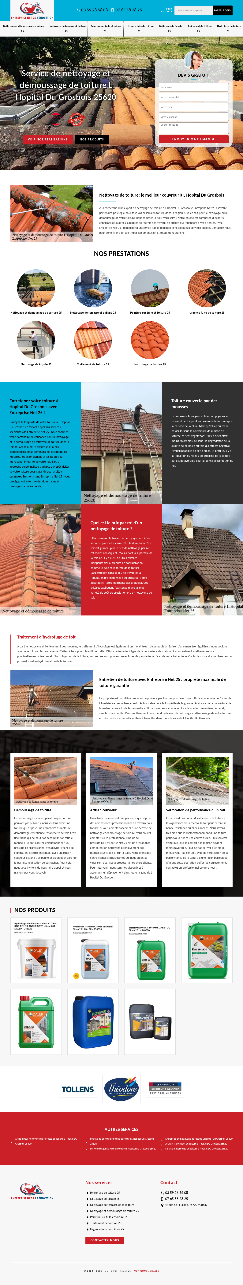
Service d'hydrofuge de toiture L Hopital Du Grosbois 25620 (196, 1148)
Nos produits (92, 139)
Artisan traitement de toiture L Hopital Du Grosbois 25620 (196, 1143)
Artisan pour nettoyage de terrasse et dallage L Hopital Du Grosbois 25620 (46, 1141)
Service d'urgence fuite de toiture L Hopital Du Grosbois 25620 (123, 1148)
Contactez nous (105, 1240)
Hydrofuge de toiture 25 (105, 1192)
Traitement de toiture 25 (105, 1223)
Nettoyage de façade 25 (105, 1199)
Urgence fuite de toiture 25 (107, 1229)
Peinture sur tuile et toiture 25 (109, 1217)
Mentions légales (146, 1271)
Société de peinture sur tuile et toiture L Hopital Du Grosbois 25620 (122, 1141)
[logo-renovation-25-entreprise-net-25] (32, 10)
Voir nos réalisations (48, 139)
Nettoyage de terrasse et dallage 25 (112, 1205)
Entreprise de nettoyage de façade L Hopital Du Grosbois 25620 (199, 1139)
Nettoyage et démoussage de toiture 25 (114, 1211)
